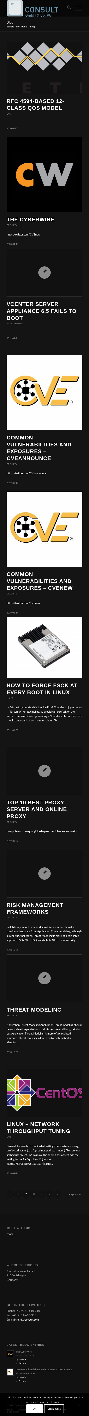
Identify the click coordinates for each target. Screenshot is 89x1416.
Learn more (54, 1409)
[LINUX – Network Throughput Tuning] (44, 1093)
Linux (10, 698)
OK (35, 1409)
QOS (9, 114)
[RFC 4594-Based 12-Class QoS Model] (44, 68)
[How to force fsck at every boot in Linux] (44, 647)
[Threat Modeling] (44, 978)
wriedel (22, 1359)
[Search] (67, 8)
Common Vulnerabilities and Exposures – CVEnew (40, 581)
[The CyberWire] (44, 174)
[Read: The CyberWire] (10, 1354)
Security (12, 225)
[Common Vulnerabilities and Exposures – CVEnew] (44, 529)
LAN (9, 1137)
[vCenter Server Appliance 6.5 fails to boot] (44, 273)
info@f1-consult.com (26, 1320)
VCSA (9, 324)
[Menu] (76, 8)
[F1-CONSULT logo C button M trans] (37, 8)
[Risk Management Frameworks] (44, 873)
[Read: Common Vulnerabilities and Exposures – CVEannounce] (10, 1372)
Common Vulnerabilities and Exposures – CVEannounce (44, 1369)
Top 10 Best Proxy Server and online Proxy (37, 809)
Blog (10, 22)
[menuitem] (67, 8)
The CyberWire (30, 219)
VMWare (18, 324)
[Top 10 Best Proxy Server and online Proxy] (44, 771)
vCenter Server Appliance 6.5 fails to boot (42, 311)
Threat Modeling (34, 1010)
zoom (10, 1234)
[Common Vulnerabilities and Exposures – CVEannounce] (44, 392)
